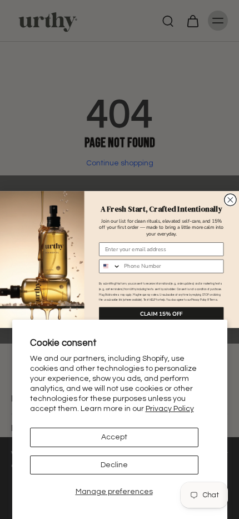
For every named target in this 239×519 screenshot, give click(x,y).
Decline (114, 465)
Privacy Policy (170, 409)
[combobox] (110, 266)
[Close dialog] (231, 200)
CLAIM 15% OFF (161, 314)
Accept (114, 437)
